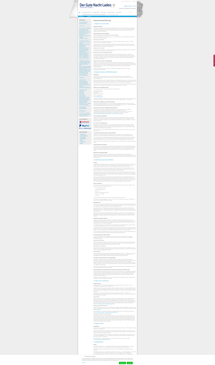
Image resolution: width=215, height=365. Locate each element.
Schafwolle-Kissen (82, 51)
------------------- (82, 109)
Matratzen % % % (82, 34)
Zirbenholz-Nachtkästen (83, 82)
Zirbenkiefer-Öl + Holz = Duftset (84, 103)
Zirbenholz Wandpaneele (83, 104)
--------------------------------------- (84, 24)
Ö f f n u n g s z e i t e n (113, 14)
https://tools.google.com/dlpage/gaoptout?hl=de (106, 303)
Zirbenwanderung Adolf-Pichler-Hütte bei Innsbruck (94, 14)
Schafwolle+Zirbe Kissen (83, 54)
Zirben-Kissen (81, 77)
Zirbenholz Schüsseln (83, 89)
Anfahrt (81, 140)
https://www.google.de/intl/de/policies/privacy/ (101, 339)
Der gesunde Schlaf (86, 12)
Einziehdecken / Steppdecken (84, 35)
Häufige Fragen (110, 12)
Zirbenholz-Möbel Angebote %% (85, 87)
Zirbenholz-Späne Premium (84, 97)
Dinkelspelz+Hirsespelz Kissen (84, 61)
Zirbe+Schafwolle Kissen (83, 75)
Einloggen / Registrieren (126, 1)
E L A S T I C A (81, 25)
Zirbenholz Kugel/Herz (83, 102)
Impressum (84, 362)
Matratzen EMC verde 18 (83, 30)
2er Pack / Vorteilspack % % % (84, 114)
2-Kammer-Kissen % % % (83, 115)
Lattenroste (81, 86)
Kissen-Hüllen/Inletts (82, 108)
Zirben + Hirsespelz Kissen (84, 56)
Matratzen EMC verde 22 (83, 33)
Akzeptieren (122, 363)
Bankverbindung (83, 138)
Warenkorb (134, 1)
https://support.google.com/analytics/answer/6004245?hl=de (107, 312)
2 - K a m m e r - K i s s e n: (84, 60)
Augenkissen (81, 43)
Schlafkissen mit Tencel (83, 38)
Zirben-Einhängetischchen (84, 83)
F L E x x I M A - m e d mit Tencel (85, 28)
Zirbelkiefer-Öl (81, 91)
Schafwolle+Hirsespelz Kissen (84, 67)
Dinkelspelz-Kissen (82, 46)
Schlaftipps (118, 12)
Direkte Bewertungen (83, 23)
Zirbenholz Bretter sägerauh (84, 98)
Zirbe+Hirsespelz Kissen (83, 73)
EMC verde (103, 12)
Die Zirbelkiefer (96, 12)
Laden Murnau (82, 141)
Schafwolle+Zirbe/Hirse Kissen (84, 71)
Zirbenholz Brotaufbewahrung (84, 99)
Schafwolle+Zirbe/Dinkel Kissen (84, 70)
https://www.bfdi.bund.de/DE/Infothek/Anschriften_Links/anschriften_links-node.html (108, 113)
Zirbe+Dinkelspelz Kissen (83, 72)
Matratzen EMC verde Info (84, 29)
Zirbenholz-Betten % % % (83, 81)
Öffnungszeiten (83, 134)
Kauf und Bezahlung (83, 135)
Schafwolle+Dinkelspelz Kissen (84, 62)
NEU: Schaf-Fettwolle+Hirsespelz (85, 66)
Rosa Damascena (82, 110)
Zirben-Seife (81, 92)
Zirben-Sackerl (81, 94)
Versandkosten (83, 137)
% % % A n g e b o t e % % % (84, 113)
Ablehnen (130, 363)
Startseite (85, 16)
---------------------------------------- (84, 27)
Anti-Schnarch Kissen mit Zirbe (84, 41)
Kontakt (81, 143)
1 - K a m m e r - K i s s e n (84, 40)
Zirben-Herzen (81, 93)
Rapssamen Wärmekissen (84, 50)
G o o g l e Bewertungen (83, 22)
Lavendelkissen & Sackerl (83, 49)
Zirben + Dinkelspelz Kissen (84, 55)
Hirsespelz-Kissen (82, 45)
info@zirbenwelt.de (99, 96)
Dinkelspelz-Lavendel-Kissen (84, 44)
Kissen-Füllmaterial (82, 107)
